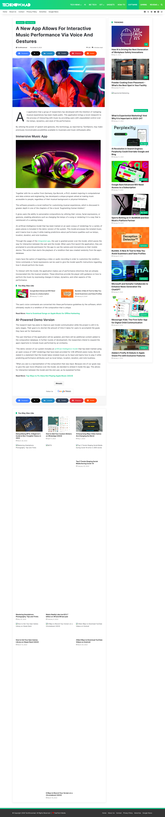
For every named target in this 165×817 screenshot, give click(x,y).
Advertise (42, 12)
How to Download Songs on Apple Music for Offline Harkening (53, 313)
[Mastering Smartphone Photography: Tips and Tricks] (29, 528)
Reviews (153, 5)
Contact (21, 12)
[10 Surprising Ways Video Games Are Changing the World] (89, 424)
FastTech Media (59, 813)
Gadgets (110, 5)
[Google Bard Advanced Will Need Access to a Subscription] (22, 293)
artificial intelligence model (66, 349)
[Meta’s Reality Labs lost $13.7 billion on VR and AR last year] (59, 528)
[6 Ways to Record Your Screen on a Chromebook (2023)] (59, 707)
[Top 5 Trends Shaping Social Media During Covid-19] (89, 451)
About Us (12, 12)
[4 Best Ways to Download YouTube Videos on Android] (89, 630)
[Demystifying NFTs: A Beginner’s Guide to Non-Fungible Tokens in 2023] (29, 424)
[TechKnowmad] (16, 5)
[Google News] (64, 391)
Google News (53, 12)
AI (85, 5)
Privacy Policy (32, 12)
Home (5, 12)
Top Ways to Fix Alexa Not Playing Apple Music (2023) (49, 376)
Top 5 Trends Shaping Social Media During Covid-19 (87, 462)
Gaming (143, 5)
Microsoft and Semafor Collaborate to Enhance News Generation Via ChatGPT (130, 287)
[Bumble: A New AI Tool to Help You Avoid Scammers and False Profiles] (67, 293)
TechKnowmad (22, 47)
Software (132, 5)
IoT (101, 5)
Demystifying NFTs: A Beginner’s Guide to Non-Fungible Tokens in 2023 (28, 436)
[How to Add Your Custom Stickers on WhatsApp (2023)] (59, 424)
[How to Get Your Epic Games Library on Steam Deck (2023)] (29, 630)
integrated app (44, 241)
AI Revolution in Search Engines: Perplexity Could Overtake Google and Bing (130, 151)
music (59, 383)
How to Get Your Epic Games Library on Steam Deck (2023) (27, 641)
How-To (121, 5)
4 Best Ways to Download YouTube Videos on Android (89, 641)
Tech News (75, 5)
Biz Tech (92, 5)
